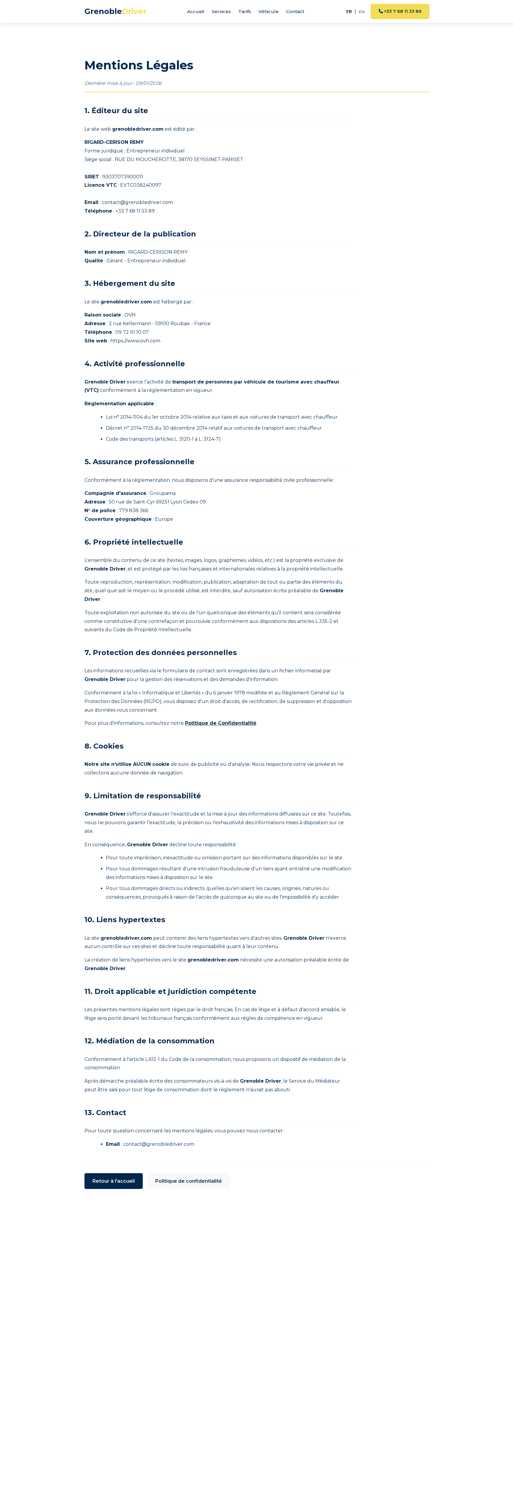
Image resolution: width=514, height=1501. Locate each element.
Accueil (195, 11)
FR (349, 11)
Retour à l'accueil (114, 1181)
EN (362, 11)
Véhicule (268, 11)
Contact (295, 11)
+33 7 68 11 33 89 (402, 11)
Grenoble (115, 11)
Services (221, 11)
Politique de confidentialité (188, 1181)
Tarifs (244, 11)
